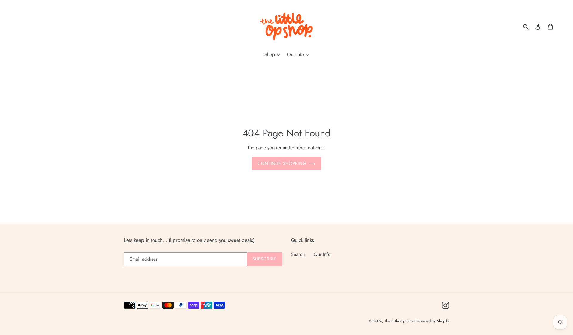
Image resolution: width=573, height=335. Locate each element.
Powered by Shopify (432, 321)
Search (298, 254)
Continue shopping (282, 163)
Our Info (322, 254)
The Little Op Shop (399, 321)
